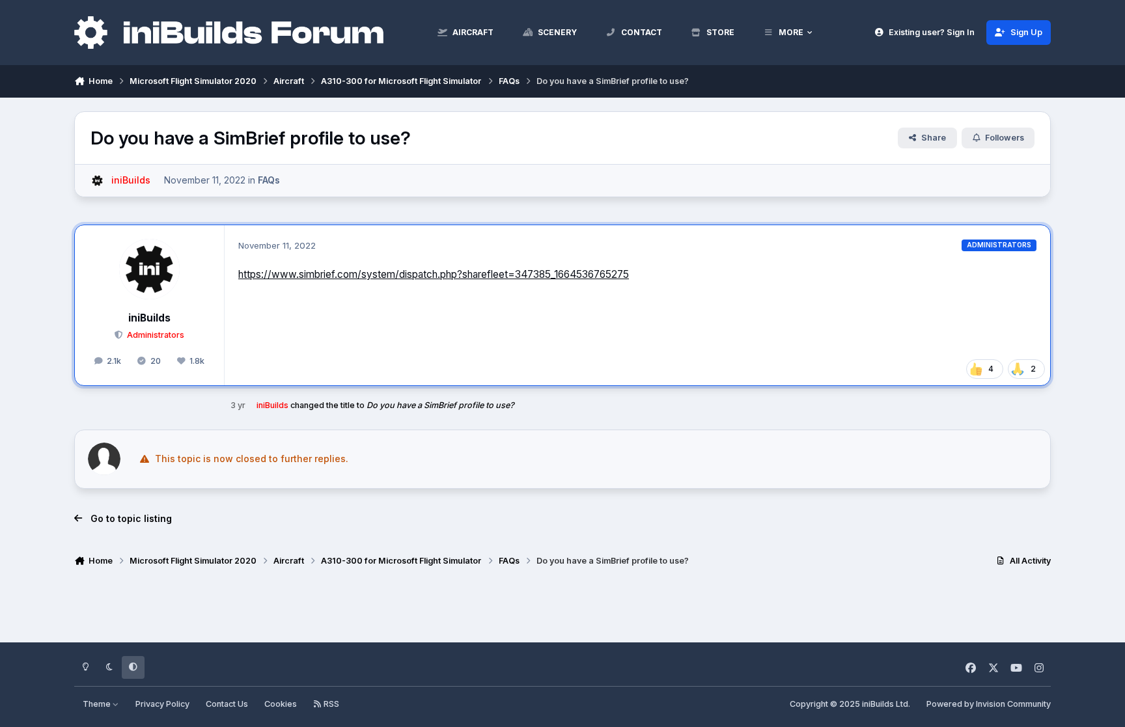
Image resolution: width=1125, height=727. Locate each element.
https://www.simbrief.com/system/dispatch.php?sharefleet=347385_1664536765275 (433, 274)
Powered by (988, 704)
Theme (98, 704)
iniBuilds (149, 318)
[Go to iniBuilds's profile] (97, 180)
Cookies (280, 704)
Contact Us (227, 704)
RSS (330, 704)
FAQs (269, 179)
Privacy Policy (162, 704)
